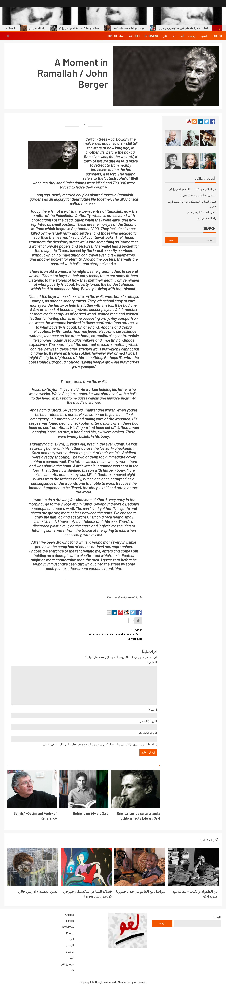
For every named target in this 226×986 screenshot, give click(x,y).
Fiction (70, 920)
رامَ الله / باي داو (54, 28)
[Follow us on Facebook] (212, 121)
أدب (182, 36)
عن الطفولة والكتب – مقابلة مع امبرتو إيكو (96, 28)
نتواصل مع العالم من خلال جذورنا (145, 28)
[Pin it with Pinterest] (120, 612)
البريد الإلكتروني (147, 721)
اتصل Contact (115, 36)
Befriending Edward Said (90, 813)
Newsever (124, 982)
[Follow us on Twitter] (206, 121)
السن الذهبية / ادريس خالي (201, 212)
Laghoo (217, 36)
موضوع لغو (68, 964)
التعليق (152, 662)
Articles (134, 36)
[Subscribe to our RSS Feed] (194, 121)
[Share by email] (109, 612)
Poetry (70, 933)
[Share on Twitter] (133, 612)
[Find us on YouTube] (189, 121)
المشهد (204, 36)
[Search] (8, 36)
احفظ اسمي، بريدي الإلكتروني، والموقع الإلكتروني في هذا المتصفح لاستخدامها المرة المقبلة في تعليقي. (98, 744)
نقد (173, 36)
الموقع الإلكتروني (147, 732)
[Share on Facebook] (139, 612)
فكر (165, 36)
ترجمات (192, 36)
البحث (217, 917)
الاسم (153, 709)
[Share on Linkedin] (114, 612)
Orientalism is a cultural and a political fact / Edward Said (115, 634)
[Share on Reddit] (126, 612)
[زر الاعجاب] (138, 620)
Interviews (152, 36)
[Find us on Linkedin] (200, 121)
